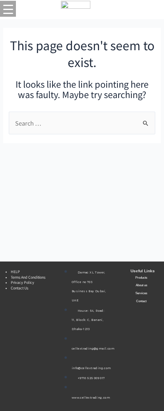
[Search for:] (82, 123)
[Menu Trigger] (8, 9)
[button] (139, 277)
